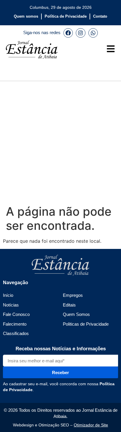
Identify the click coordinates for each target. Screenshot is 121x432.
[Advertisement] (60, 141)
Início (8, 295)
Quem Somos (76, 314)
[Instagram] (80, 33)
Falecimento (14, 324)
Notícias (11, 304)
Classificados (16, 333)
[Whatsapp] (93, 33)
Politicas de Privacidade (86, 324)
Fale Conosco (16, 314)
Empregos (73, 295)
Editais (69, 304)
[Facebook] (68, 33)
